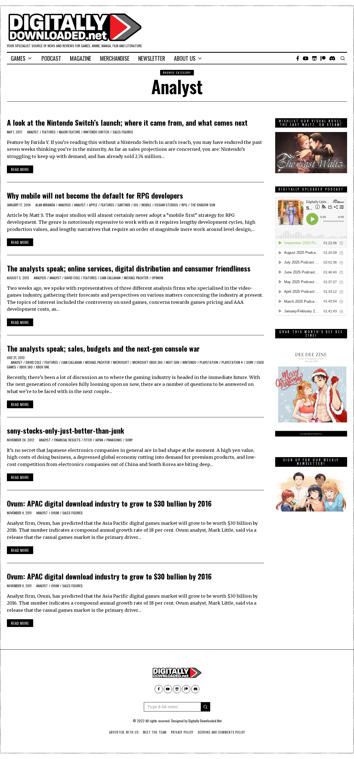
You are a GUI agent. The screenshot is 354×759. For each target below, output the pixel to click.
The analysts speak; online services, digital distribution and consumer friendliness (129, 268)
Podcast (51, 58)
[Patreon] (323, 58)
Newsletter (151, 58)
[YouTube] (305, 58)
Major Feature (69, 132)
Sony (249, 362)
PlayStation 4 (232, 362)
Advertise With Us (124, 732)
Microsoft (121, 362)
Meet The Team (154, 732)
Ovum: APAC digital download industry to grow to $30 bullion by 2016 (109, 503)
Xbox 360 (26, 367)
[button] (205, 706)
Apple (93, 204)
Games (18, 58)
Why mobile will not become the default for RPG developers (95, 195)
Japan (99, 440)
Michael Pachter (136, 277)
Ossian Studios (166, 204)
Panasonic (114, 440)
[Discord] (332, 58)
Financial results (67, 440)
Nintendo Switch (96, 132)
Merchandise (114, 58)
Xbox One (42, 367)
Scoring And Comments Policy (221, 732)
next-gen (172, 362)
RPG (184, 204)
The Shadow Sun (203, 204)
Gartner (124, 204)
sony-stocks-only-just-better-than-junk (65, 430)
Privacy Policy (182, 732)
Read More (20, 169)
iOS (136, 204)
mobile (146, 204)
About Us (185, 58)
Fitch (88, 440)
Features (49, 132)
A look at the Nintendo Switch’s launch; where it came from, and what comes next (127, 122)
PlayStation (209, 362)
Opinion (157, 277)
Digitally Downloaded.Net (205, 720)
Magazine (80, 58)
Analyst (33, 132)
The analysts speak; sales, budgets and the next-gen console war (103, 348)
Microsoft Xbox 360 (147, 362)
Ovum (55, 512)
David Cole (72, 277)
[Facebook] (298, 58)
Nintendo (189, 362)
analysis (64, 204)
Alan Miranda (45, 204)
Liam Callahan (110, 277)
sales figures (123, 132)
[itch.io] (314, 58)
